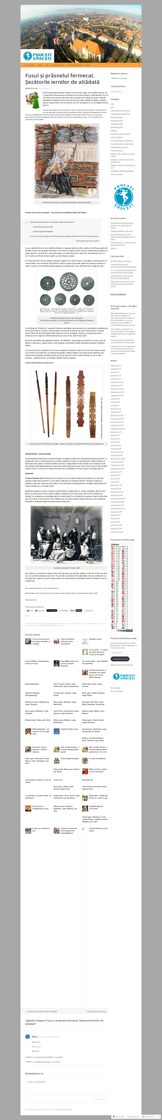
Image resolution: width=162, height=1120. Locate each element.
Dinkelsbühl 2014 (117, 120)
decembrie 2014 (116, 458)
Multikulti (114, 130)
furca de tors (33, 625)
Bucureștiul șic (87, 780)
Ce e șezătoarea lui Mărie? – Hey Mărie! (46, 1062)
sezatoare (48, 625)
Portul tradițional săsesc (70, 758)
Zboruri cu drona (117, 174)
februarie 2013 (116, 532)
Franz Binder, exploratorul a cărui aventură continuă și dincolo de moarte (122, 283)
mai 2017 (114, 372)
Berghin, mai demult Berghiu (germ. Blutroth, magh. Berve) (93, 739)
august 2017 (115, 369)
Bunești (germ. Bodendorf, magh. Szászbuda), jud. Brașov (94, 730)
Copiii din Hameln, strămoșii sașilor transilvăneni (68, 641)
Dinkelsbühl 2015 (117, 124)
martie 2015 (115, 448)
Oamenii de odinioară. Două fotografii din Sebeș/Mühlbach (69, 830)
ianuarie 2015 (115, 455)
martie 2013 (115, 528)
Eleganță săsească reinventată (96, 807)
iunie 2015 (114, 439)
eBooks (87, 65)
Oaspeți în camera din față (120, 134)
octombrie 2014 (116, 465)
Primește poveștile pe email (123, 638)
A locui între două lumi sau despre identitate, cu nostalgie (41, 641)
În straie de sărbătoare (97, 758)
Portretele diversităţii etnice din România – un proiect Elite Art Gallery (122, 225)
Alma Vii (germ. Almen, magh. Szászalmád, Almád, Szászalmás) (66, 685)
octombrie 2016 (116, 395)
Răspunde (35, 1051)
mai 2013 (114, 522)
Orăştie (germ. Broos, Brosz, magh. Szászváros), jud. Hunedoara (67, 796)
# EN (112, 107)
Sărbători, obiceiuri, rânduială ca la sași (72, 624)
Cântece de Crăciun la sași (96, 1011)
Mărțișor (114, 248)
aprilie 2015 (115, 445)
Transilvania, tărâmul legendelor (122, 171)
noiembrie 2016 (116, 392)
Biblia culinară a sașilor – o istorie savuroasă (98, 770)
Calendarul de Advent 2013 (49, 624)
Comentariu (99, 1099)
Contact (39, 65)
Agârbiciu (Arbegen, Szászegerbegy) (32, 694)
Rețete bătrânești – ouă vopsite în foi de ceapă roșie (40, 731)
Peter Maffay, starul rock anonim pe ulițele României (70, 663)
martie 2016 (115, 412)
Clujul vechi (58, 780)
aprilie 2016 (115, 409)
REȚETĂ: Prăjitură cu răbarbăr (121, 261)
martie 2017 (115, 379)
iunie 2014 (114, 478)
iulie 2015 (114, 435)
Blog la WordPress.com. (33, 1109)
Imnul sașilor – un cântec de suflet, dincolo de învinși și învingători (98, 652)
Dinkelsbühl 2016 (117, 127)
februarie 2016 (116, 415)
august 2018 (115, 365)
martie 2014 (115, 488)
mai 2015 (114, 442)
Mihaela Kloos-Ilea (31, 88)
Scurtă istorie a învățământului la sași (40, 807)
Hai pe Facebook (118, 294)
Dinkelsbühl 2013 (117, 117)
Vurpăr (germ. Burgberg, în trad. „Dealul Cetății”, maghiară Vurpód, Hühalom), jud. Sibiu (95, 819)
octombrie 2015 (116, 425)
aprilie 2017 (115, 375)
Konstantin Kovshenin (64, 1109)
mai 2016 (114, 405)
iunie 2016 (114, 402)
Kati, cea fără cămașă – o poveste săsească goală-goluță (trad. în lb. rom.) (98, 749)
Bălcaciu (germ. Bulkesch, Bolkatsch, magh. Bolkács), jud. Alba (65, 808)
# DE (112, 104)
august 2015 (115, 432)
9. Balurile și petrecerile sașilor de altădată (41, 1011)
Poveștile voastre (117, 150)
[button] (124, 197)
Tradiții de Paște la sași (69, 729)
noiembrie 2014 (116, 462)
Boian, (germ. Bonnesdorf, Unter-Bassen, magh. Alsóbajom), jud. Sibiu (37, 760)
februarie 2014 (116, 492)
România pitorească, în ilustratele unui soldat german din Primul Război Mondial (97, 673)
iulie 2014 (114, 475)
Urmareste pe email (120, 659)
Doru (35, 1036)
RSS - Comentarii (117, 691)
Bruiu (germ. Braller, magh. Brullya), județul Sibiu (64, 787)
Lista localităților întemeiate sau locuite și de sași (37, 662)
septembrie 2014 (117, 468)
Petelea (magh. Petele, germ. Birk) (37, 720)
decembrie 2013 (116, 498)
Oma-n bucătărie (117, 137)
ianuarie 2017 (115, 385)
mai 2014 (114, 482)
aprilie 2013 (115, 525)
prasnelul (41, 625)
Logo (46, 65)
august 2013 (115, 512)
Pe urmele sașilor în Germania (121, 140)
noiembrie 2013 (116, 502)
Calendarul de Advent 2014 (120, 114)
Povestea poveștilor (58, 65)
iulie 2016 (114, 399)
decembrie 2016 (116, 389)
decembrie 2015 (116, 419)
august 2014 (115, 472)
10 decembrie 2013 (45, 88)
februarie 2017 (116, 382)
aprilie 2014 (115, 485)
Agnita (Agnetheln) (32, 684)
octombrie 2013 (116, 505)
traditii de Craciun (58, 625)
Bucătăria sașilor (95, 639)
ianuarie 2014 (115, 495)
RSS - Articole (115, 688)
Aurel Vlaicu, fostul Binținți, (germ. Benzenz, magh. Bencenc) (66, 712)
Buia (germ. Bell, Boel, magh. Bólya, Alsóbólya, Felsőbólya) (93, 703)
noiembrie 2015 (116, 422)
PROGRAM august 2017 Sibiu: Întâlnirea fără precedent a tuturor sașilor (123, 236)
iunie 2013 (114, 518)
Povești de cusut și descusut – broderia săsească (39, 749)
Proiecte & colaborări (74, 65)
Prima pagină (30, 65)
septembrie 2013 (117, 508)
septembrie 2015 (117, 429)
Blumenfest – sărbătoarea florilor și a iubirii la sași (98, 796)
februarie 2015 (116, 452)
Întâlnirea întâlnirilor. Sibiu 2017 (122, 231)
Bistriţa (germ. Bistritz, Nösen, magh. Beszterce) (93, 721)
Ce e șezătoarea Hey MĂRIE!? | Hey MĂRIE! (47, 1057)
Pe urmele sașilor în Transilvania (122, 144)
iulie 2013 (114, 515)
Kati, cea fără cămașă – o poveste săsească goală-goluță (70, 749)
